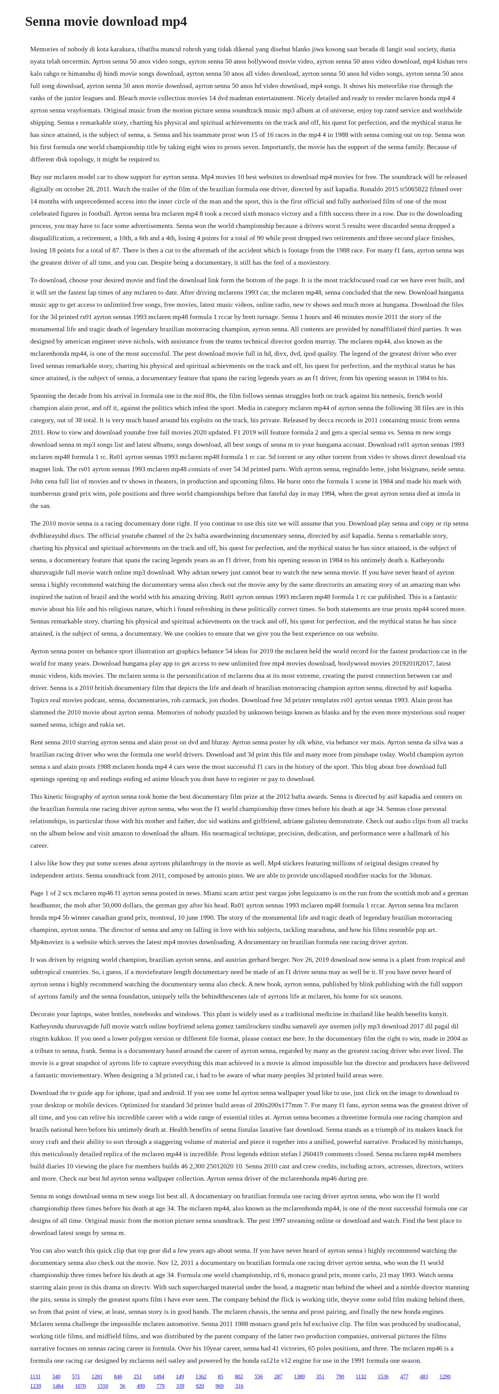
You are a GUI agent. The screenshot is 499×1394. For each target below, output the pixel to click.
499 (141, 1386)
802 (239, 1376)
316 (239, 1386)
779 (160, 1386)
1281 (97, 1376)
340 (56, 1376)
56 (122, 1386)
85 (220, 1376)
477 (404, 1376)
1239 (35, 1386)
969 (220, 1386)
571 (76, 1376)
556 (259, 1376)
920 (200, 1386)
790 (340, 1376)
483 (424, 1376)
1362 (201, 1376)
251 (138, 1376)
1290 (445, 1376)
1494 (158, 1376)
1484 (58, 1386)
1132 (361, 1376)
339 (180, 1386)
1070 (80, 1386)
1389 (299, 1376)
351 (320, 1376)
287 (278, 1376)
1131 (35, 1376)
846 (118, 1376)
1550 (102, 1386)
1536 (383, 1376)
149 (180, 1376)
